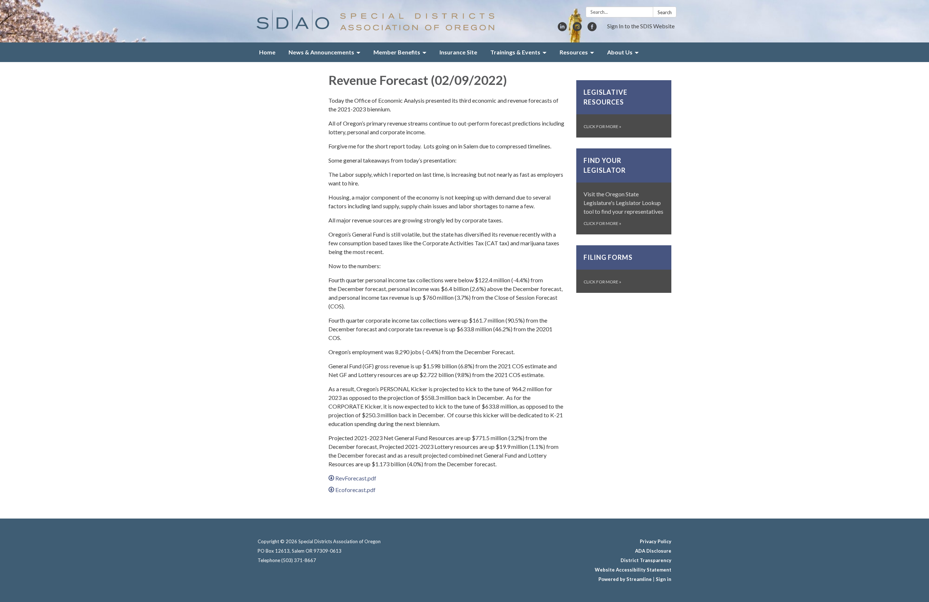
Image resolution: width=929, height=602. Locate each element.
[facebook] (592, 28)
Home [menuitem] (267, 52)
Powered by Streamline (625, 579)
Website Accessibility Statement (633, 570)
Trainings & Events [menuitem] (515, 52)
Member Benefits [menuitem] (396, 52)
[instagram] (577, 28)
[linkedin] (562, 28)
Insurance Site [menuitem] (458, 52)
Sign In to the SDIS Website (641, 25)
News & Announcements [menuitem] (321, 52)
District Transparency (646, 560)
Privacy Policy (655, 541)
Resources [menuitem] (574, 52)
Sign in (663, 579)
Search (665, 12)
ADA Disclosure (653, 551)
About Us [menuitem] (620, 52)
